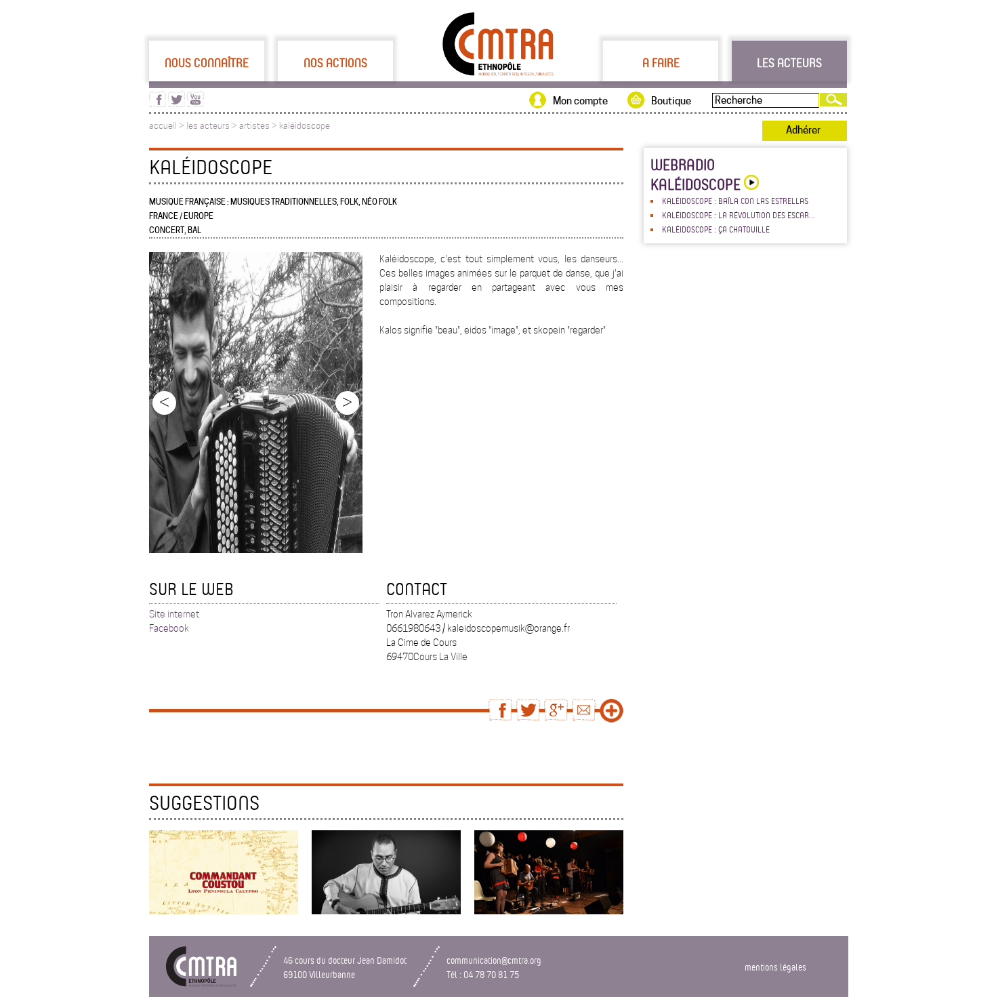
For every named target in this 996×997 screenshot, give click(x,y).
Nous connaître (207, 62)
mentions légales (775, 966)
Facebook (169, 628)
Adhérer (803, 130)
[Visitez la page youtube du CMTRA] (195, 103)
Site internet (174, 614)
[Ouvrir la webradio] (750, 184)
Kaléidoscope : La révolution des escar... (738, 214)
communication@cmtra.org (494, 960)
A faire (661, 62)
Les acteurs (789, 62)
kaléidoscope (304, 126)
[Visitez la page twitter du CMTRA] (176, 103)
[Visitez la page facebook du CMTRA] (157, 103)
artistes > (259, 126)
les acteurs (208, 126)
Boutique (671, 101)
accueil (163, 126)
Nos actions (335, 62)
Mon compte (580, 101)
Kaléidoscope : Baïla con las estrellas (735, 200)
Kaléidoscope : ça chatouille (716, 229)
